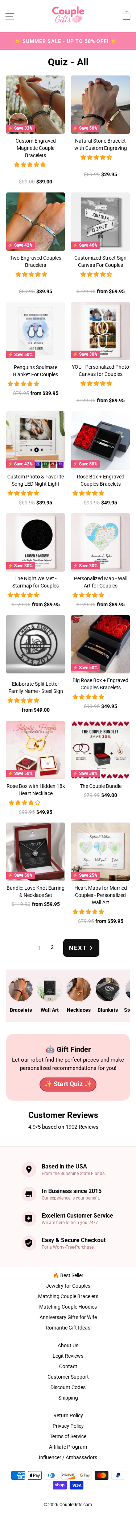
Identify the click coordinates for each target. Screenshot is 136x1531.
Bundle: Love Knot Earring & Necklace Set (36, 891)
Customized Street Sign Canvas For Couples (100, 261)
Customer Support (68, 1377)
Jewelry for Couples (68, 1286)
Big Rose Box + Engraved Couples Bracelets (100, 683)
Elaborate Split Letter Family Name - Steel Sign (35, 687)
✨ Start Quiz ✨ (68, 1084)
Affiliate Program (68, 1447)
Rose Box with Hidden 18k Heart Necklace (36, 789)
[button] (31, 164)
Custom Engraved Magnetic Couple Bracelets (36, 148)
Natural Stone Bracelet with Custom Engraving (100, 144)
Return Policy (68, 1415)
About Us (68, 1345)
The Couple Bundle (100, 786)
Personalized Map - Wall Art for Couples (100, 582)
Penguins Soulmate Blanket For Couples (35, 370)
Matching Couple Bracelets (68, 1296)
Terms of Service (68, 1436)
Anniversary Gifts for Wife (68, 1317)
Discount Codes (68, 1387)
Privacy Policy (68, 1426)
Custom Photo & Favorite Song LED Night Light (35, 480)
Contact (68, 1366)
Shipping (68, 1398)
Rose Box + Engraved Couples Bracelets (100, 480)
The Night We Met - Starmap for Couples (35, 582)
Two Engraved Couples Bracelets (35, 261)
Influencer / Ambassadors (68, 1457)
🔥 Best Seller (68, 1275)
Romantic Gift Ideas (68, 1328)
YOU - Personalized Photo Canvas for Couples (100, 370)
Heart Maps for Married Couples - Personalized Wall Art (100, 895)
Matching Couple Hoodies (68, 1307)
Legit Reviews (68, 1356)
